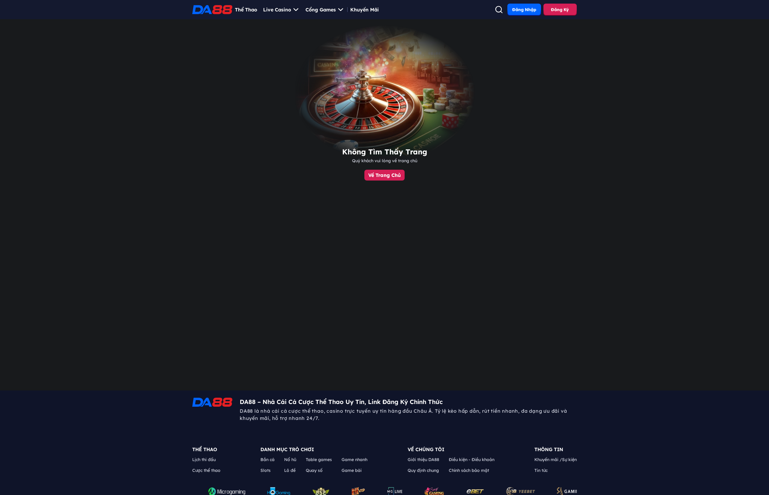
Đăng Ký (560, 9)
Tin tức (541, 470)
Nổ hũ (290, 459)
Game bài (352, 470)
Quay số (314, 470)
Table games (319, 459)
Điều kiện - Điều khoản (471, 459)
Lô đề (290, 470)
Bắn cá (267, 459)
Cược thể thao (206, 470)
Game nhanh (354, 459)
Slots (265, 470)
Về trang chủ (384, 175)
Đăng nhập (524, 9)
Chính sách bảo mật (469, 470)
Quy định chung (423, 470)
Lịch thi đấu (204, 459)
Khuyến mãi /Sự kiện (555, 459)
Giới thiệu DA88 (423, 459)
